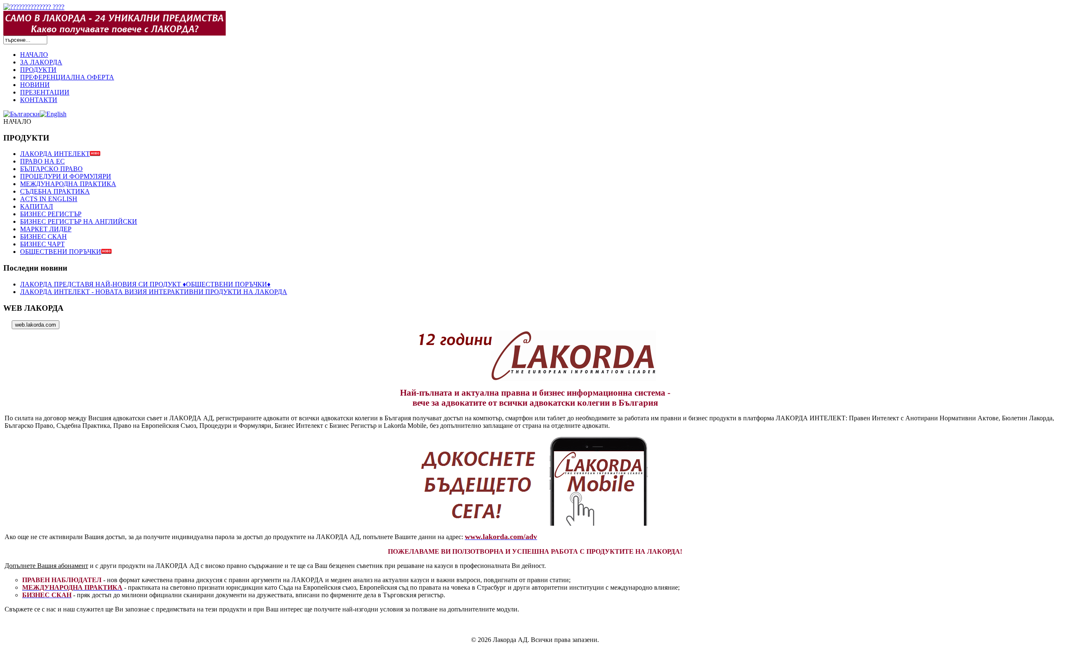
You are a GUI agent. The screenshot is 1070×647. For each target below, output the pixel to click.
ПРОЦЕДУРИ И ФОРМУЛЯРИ (65, 176)
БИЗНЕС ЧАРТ (42, 244)
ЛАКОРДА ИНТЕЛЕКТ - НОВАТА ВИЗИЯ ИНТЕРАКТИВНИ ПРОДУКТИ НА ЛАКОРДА (153, 291)
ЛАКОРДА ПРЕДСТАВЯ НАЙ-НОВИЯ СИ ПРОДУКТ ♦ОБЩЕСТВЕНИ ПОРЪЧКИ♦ (145, 284)
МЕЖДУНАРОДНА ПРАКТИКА (68, 183)
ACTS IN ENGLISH (48, 198)
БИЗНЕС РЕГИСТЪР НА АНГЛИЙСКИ (78, 221)
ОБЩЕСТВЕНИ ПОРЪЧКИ (60, 251)
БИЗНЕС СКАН (43, 236)
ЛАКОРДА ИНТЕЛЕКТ (55, 153)
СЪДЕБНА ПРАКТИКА (55, 191)
